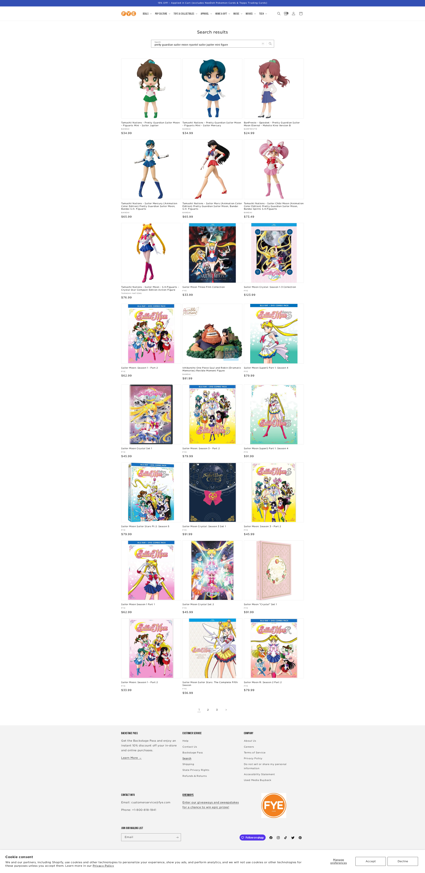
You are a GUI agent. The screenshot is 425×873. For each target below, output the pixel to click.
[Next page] (226, 709)
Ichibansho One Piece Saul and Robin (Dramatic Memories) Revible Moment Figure (211, 369)
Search (186, 758)
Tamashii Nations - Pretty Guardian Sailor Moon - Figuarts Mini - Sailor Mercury (211, 124)
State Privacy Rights (195, 770)
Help (185, 741)
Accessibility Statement (259, 774)
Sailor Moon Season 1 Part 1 (138, 604)
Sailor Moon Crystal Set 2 (198, 604)
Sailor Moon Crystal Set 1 (136, 448)
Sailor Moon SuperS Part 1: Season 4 (266, 367)
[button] (147, 13)
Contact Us (189, 746)
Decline (403, 861)
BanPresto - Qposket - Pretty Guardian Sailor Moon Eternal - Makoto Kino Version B (272, 124)
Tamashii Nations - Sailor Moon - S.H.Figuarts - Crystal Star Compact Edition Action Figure (150, 288)
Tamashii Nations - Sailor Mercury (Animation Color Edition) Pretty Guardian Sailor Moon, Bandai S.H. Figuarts (149, 206)
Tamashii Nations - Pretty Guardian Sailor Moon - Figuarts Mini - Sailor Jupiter (150, 124)
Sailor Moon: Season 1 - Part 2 (139, 367)
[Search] (270, 43)
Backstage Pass (192, 752)
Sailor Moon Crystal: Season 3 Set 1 (204, 526)
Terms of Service (255, 752)
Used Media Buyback (257, 780)
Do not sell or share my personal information (265, 766)
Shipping (188, 764)
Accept (371, 861)
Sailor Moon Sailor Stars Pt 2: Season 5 (145, 526)
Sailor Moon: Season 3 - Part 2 (201, 448)
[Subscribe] (177, 837)
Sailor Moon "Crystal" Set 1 (260, 604)
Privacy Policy (103, 865)
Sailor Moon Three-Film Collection (203, 287)
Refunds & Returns (194, 776)
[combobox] (212, 43)
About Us (250, 741)
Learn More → (131, 757)
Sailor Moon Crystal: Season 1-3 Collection (270, 287)
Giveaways (188, 795)
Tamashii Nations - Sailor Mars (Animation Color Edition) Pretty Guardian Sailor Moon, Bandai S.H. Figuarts (212, 206)
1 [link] (199, 709)
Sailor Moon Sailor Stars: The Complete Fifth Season (210, 684)
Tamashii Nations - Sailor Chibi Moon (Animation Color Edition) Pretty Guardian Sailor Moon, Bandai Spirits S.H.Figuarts (274, 206)
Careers (249, 746)
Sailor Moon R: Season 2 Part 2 (263, 682)
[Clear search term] (263, 43)
